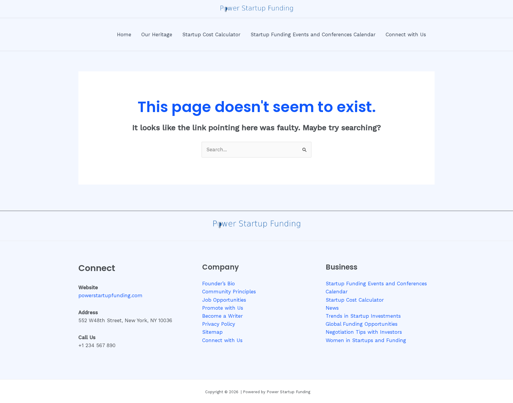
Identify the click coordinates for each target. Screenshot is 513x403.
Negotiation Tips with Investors (364, 332)
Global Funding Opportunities (362, 324)
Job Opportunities (224, 300)
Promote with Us (222, 308)
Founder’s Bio (218, 283)
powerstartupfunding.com (110, 295)
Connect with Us (222, 340)
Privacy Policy (218, 324)
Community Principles (229, 292)
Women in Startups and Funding (366, 340)
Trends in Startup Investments (363, 316)
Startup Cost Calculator (355, 300)
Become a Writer (222, 316)
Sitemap (212, 332)
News (332, 308)
